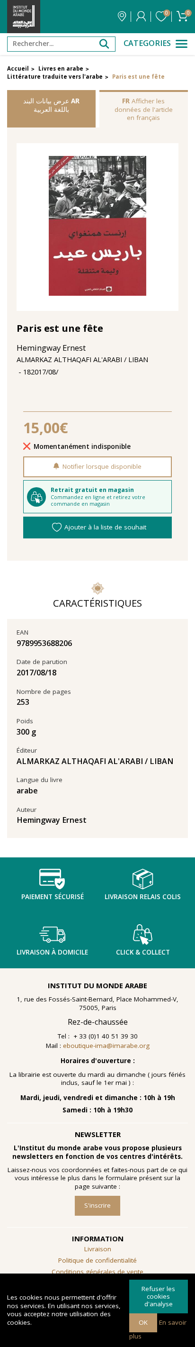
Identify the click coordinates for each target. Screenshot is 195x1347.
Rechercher (104, 44)
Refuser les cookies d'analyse (158, 1296)
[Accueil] (23, 16)
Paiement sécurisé (52, 896)
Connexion (141, 16)
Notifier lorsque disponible (102, 466)
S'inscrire (97, 1205)
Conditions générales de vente (97, 1271)
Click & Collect (143, 952)
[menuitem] (97, 1272)
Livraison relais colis (143, 896)
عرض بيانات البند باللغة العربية (51, 105)
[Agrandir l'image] (98, 227)
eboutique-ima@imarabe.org (106, 1045)
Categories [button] (147, 43)
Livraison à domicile (52, 952)
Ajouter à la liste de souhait (105, 527)
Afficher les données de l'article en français (144, 109)
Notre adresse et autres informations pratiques (122, 16)
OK (143, 1322)
